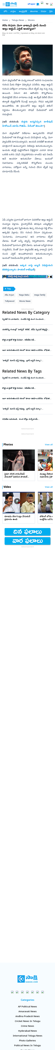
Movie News (25, 301)
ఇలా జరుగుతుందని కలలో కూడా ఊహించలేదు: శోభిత (27, 350)
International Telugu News (27, 1036)
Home (5, 20)
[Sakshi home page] (27, 979)
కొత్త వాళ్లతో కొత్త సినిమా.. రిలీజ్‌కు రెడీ (27, 340)
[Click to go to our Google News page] (43, 992)
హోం (5, 11)
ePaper (32, 4)
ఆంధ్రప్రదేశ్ (23, 11)
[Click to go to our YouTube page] (33, 992)
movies (31, 20)
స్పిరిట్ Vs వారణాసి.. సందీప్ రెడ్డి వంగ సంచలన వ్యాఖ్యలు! (24, 319)
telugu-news (18, 20)
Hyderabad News (27, 1031)
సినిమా (43, 11)
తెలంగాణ (34, 11)
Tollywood (9, 301)
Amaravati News (27, 1011)
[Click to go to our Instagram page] (27, 992)
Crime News (27, 1026)
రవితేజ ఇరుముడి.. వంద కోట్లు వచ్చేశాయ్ (27, 419)
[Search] (38, 4)
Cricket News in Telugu (27, 1021)
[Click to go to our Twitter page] (22, 992)
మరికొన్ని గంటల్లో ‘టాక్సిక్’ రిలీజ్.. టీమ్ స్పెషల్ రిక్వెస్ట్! (27, 329)
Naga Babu (24, 295)
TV (47, 4)
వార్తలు (13, 11)
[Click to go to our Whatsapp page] (17, 992)
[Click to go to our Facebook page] (12, 992)
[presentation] (6, 460)
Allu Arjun (9, 295)
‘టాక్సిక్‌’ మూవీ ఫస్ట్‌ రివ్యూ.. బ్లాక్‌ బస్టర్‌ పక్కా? (27, 360)
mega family (39, 295)
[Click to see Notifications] (51, 4)
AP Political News (27, 1006)
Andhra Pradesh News (27, 1016)
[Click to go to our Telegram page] (38, 992)
